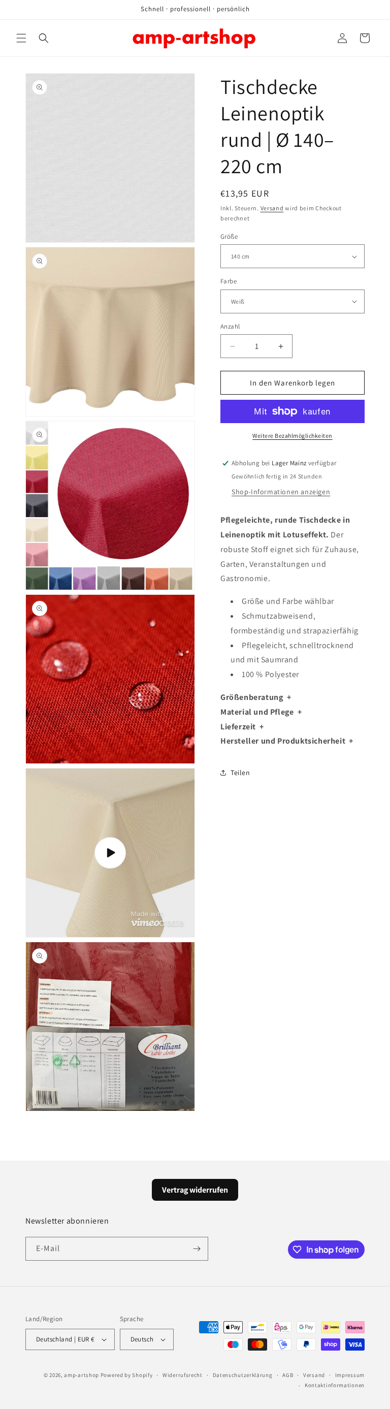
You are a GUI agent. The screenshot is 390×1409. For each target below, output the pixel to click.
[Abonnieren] (196, 1249)
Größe (229, 236)
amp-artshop (81, 1375)
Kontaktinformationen (335, 1385)
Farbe (228, 281)
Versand (272, 208)
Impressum (350, 1375)
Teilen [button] (240, 772)
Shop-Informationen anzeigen (281, 491)
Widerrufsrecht (182, 1375)
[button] (21, 38)
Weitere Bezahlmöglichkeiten (292, 435)
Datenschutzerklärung (243, 1375)
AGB (287, 1375)
